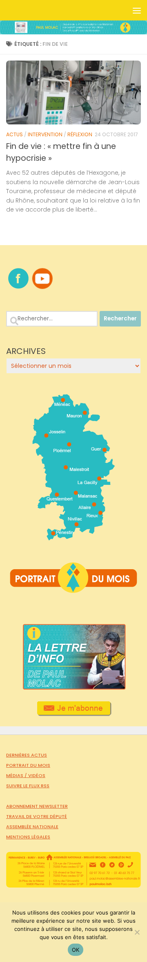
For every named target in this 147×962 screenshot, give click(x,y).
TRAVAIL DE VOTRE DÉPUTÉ (36, 816)
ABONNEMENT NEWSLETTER (37, 806)
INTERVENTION (45, 134)
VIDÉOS (36, 775)
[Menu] (137, 10)
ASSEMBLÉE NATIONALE (32, 826)
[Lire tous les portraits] (73, 589)
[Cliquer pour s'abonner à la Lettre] (74, 713)
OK (76, 949)
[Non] (137, 932)
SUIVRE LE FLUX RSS (27, 785)
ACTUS (14, 134)
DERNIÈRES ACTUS (26, 755)
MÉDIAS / (17, 775)
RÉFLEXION (79, 134)
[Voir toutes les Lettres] (73, 687)
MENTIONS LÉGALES (28, 837)
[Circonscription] (73, 537)
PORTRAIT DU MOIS (28, 765)
